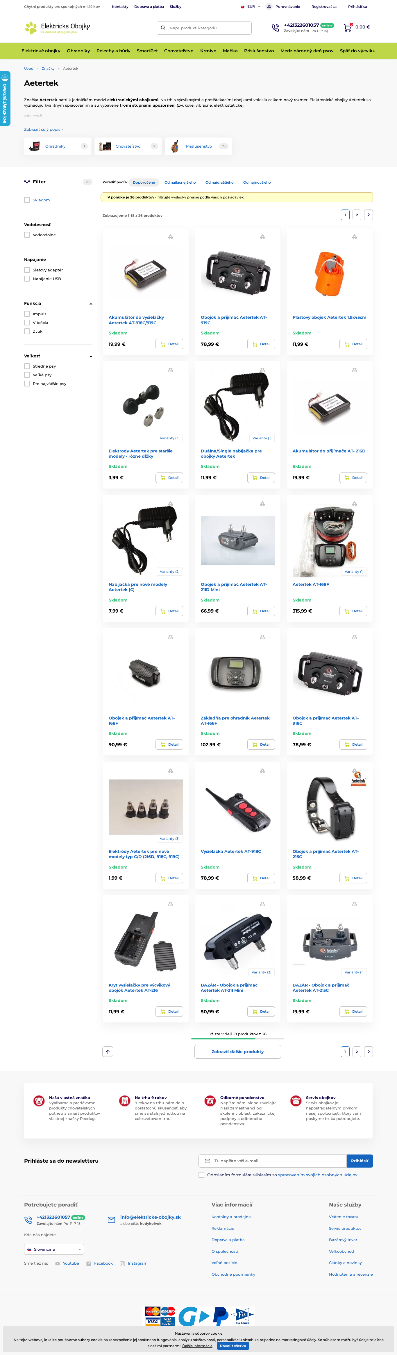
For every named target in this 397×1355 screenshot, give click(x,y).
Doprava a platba (149, 6)
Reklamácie (223, 1228)
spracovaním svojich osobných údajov (317, 1174)
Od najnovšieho (257, 182)
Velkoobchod (341, 1251)
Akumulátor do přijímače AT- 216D (329, 451)
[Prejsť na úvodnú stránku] (57, 28)
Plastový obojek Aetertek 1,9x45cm (329, 317)
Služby (175, 6)
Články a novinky (345, 1262)
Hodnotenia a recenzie (351, 1274)
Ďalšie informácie (197, 1346)
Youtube (71, 1263)
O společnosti (225, 1251)
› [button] (43, 129)
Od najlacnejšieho (180, 182)
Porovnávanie (288, 6)
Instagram (138, 1263)
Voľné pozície (224, 1262)
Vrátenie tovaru (343, 1216)
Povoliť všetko (233, 1346)
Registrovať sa (324, 6)
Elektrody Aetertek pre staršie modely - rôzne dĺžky (141, 453)
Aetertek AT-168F (311, 584)
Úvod (28, 68)
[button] (170, 236)
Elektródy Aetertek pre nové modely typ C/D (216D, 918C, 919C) (144, 854)
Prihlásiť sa (357, 6)
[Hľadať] (163, 28)
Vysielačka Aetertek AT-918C (231, 851)
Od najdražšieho (219, 182)
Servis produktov (345, 1228)
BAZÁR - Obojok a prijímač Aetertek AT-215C (321, 987)
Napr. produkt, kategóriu (193, 28)
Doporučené (144, 182)
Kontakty (120, 6)
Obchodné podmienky (233, 1274)
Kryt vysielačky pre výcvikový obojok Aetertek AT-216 (139, 987)
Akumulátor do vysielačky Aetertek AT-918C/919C (136, 320)
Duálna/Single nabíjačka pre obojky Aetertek (231, 453)
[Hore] (108, 1052)
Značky (48, 68)
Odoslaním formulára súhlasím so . (282, 1174)
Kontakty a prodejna (231, 1216)
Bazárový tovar (343, 1239)
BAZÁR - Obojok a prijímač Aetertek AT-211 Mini (229, 987)
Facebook (103, 1263)
